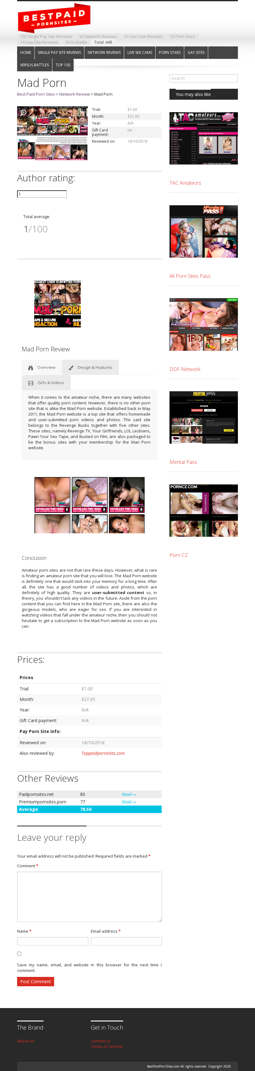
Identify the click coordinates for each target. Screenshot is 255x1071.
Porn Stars (170, 52)
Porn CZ (178, 555)
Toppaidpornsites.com (103, 753)
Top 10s (63, 65)
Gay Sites (196, 52)
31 (143, 36)
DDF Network (184, 369)
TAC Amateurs (185, 182)
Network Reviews (104, 52)
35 (182, 36)
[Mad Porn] (52, 158)
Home (25, 52)
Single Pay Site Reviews (59, 52)
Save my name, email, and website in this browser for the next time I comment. (89, 967)
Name (24, 931)
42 (98, 36)
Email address (106, 931)
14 (39, 42)
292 (46, 36)
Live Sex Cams (140, 52)
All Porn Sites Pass (190, 276)
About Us (25, 1041)
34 (76, 42)
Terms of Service (107, 1046)
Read (127, 794)
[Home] (59, 28)
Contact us (101, 1041)
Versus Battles (34, 65)
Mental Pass (183, 462)
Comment (27, 866)
